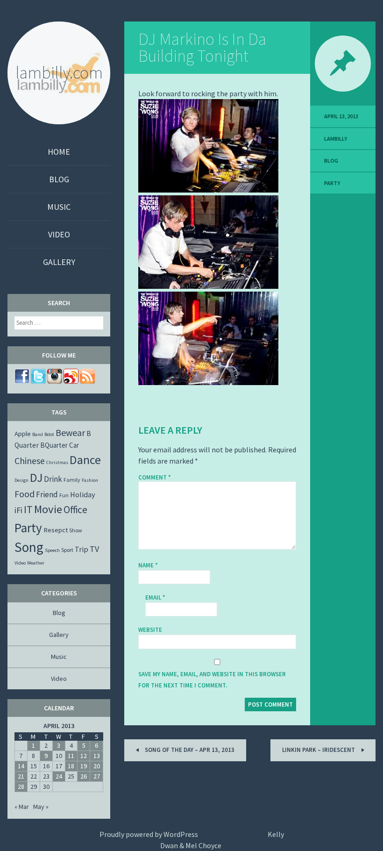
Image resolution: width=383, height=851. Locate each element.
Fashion (90, 480)
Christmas (57, 462)
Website (150, 630)
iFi (18, 510)
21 (21, 776)
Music (59, 206)
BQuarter (54, 445)
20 (96, 766)
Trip (81, 549)
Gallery (59, 262)
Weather (35, 563)
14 (21, 766)
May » (41, 806)
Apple (22, 433)
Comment (154, 477)
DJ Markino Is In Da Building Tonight (202, 47)
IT (28, 509)
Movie (48, 509)
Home (59, 151)
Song (28, 547)
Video (59, 234)
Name (148, 565)
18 (71, 766)
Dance (85, 459)
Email (155, 597)
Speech (52, 550)
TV (94, 548)
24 (59, 776)
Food (24, 494)
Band (37, 434)
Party (332, 182)
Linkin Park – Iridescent (319, 750)
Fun (64, 495)
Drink (53, 479)
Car (74, 445)
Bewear (70, 432)
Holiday (82, 494)
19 (83, 766)
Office (75, 509)
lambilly (335, 138)
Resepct (55, 530)
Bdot (49, 434)
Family (72, 479)
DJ (36, 477)
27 (96, 776)
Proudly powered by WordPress (148, 834)
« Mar (21, 806)
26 (83, 776)
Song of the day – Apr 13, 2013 (188, 750)
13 (96, 755)
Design (21, 480)
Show (75, 530)
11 (71, 755)
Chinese (29, 460)
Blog (59, 179)
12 (83, 755)
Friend (47, 494)
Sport (67, 549)
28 (21, 786)
